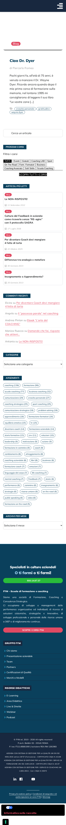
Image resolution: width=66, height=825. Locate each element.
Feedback (34, 479)
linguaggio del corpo (16, 472)
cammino (30, 485)
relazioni (47, 435)
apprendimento (14, 416)
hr (34, 422)
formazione (31, 385)
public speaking (14, 497)
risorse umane (29, 491)
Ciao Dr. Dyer (22, 60)
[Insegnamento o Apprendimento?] (33, 277)
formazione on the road (17, 504)
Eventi (17, 161)
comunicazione (14, 397)
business (48, 460)
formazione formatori (41, 416)
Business (41, 165)
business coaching (40, 391)
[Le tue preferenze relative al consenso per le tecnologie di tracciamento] (6, 822)
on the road (50, 491)
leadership (11, 441)
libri (34, 460)
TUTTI (7, 161)
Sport (49, 161)
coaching (12, 385)
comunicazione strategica (19, 410)
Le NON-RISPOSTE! (31, 341)
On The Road (10, 165)
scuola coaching (14, 391)
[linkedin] (14, 779)
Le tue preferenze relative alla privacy (36, 807)
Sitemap (46, 797)
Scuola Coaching (45, 168)
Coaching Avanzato (13, 168)
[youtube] (33, 779)
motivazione (30, 441)
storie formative (14, 435)
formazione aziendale (41, 429)
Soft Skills (30, 168)
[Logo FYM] (11, 3)
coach (39, 447)
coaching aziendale (15, 460)
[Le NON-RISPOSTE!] (33, 200)
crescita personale (25, 108)
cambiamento (13, 454)
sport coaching (42, 404)
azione (47, 441)
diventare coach (14, 429)
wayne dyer (17, 112)
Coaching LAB (38, 161)
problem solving (48, 410)
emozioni (35, 466)
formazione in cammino (17, 447)
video (32, 497)
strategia (10, 491)
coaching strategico (16, 404)
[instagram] (27, 779)
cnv (32, 435)
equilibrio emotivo (15, 422)
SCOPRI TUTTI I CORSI (33, 174)
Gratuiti (25, 161)
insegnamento (49, 485)
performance (12, 485)
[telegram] (51, 779)
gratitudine (44, 108)
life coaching (39, 472)
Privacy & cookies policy (20, 794)
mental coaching (14, 479)
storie (49, 479)
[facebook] (21, 779)
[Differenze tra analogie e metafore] (33, 260)
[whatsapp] (45, 779)
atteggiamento (34, 454)
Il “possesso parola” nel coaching (38, 313)
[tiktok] (39, 779)
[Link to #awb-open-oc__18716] (60, 6)
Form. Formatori (26, 165)
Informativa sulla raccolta (20, 813)
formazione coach (15, 466)
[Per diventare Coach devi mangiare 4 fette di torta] (33, 241)
